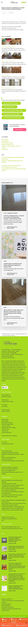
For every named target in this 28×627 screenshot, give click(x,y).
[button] (2, 2)
